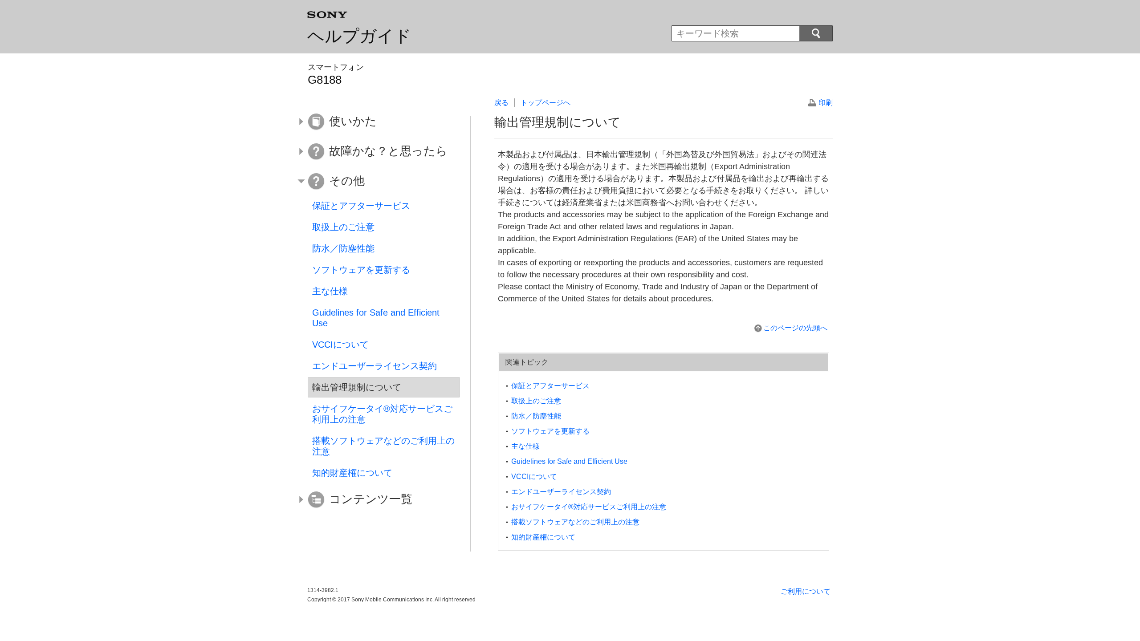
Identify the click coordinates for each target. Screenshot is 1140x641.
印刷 (825, 102)
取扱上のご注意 (536, 401)
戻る (501, 102)
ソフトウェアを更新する (550, 431)
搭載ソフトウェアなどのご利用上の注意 (575, 522)
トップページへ (545, 102)
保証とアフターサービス (550, 385)
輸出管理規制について (356, 387)
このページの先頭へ (795, 328)
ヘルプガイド (359, 36)
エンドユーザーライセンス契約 (561, 491)
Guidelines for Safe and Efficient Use (569, 461)
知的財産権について (543, 537)
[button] (377, 121)
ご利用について (806, 591)
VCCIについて (534, 476)
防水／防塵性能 (536, 416)
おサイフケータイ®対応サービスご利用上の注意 (588, 507)
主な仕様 (525, 446)
